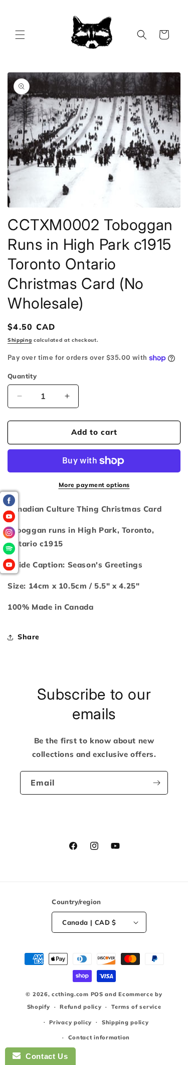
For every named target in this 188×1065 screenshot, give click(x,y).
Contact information (99, 1037)
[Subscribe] (156, 783)
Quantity (22, 376)
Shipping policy (125, 1022)
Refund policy (80, 1006)
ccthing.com (70, 994)
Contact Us (44, 1056)
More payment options (94, 485)
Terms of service (136, 1006)
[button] (20, 35)
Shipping (20, 340)
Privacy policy (70, 1022)
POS (97, 994)
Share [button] (29, 636)
